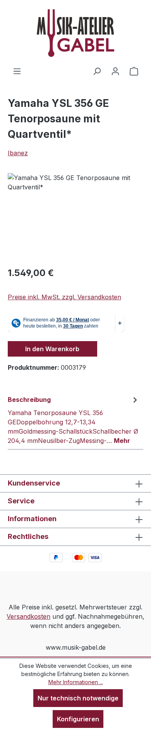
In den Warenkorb (52, 349)
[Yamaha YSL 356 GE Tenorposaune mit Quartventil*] (75, 216)
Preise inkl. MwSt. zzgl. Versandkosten (64, 297)
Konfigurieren (78, 719)
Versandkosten (28, 616)
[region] (75, 216)
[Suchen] (97, 71)
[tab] (73, 419)
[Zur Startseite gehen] (75, 33)
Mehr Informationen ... (75, 682)
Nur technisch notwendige (78, 698)
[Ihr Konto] (115, 71)
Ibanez (18, 153)
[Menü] (17, 71)
